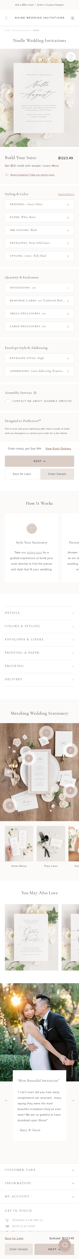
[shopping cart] (73, 18)
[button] (65, 1245)
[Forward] (72, 1100)
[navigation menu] (6, 18)
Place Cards (51, 866)
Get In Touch (18, 1210)
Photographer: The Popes (73, 1063)
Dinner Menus (19, 866)
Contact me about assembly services (42, 401)
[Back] (6, 1100)
